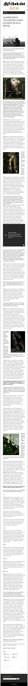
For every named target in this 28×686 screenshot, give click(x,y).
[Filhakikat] (14, 5)
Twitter (14, 8)
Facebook (11, 8)
